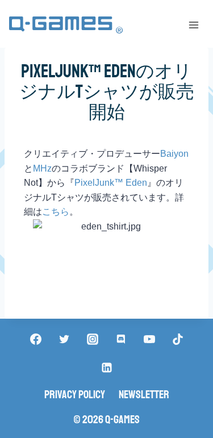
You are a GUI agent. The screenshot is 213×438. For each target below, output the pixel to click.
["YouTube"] (149, 339)
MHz (42, 168)
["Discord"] (121, 339)
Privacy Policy (74, 394)
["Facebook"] (35, 339)
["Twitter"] (64, 339)
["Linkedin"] (106, 367)
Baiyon (174, 153)
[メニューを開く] (193, 25)
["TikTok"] (177, 339)
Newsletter (144, 394)
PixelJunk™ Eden (110, 182)
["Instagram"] (92, 339)
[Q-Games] (66, 25)
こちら (55, 211)
